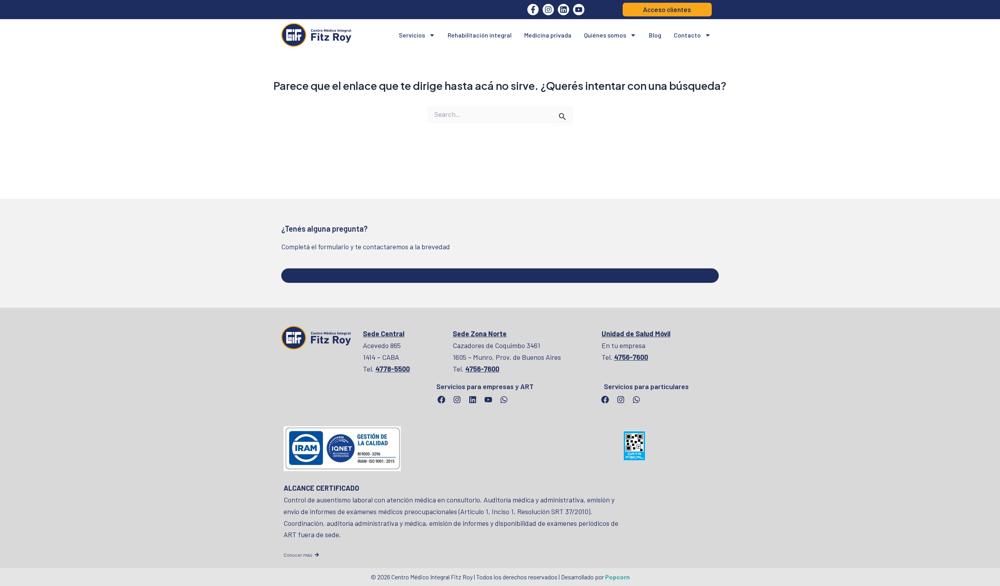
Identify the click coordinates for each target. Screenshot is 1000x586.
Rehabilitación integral (480, 35)
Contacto (687, 35)
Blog (655, 35)
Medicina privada (547, 35)
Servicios (412, 35)
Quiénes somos (605, 35)
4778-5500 (392, 368)
